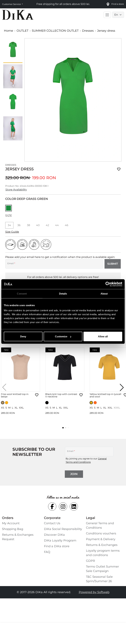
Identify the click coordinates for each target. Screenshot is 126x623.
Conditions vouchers (101, 533)
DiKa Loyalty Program (60, 540)
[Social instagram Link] (63, 506)
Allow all (103, 336)
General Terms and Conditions (100, 525)
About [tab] (104, 293)
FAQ (47, 552)
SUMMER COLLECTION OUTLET (55, 30)
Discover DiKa (54, 535)
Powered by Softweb (94, 592)
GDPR (90, 561)
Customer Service (11, 4)
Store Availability (16, 189)
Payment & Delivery (100, 539)
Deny (23, 336)
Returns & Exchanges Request (17, 537)
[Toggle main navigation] (107, 15)
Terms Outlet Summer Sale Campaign (102, 569)
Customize (61, 336)
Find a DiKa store (56, 546)
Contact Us (52, 523)
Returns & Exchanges (101, 545)
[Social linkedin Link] (74, 506)
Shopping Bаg (12, 529)
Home (8, 30)
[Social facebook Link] (52, 506)
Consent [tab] (22, 293)
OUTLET (22, 30)
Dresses (88, 30)
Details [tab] (63, 293)
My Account (11, 523)
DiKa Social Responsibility (63, 529)
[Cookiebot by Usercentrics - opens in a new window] (108, 284)
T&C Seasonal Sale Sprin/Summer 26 (99, 579)
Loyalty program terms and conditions (103, 553)
